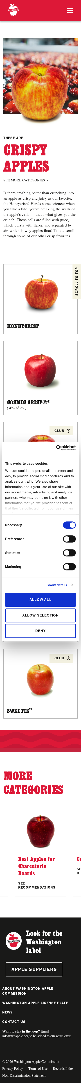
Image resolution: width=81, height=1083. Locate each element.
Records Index (63, 1068)
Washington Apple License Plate (35, 1003)
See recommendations (37, 885)
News (7, 1012)
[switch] (69, 539)
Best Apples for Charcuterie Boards (36, 866)
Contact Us (13, 1022)
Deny (40, 631)
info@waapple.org (15, 1035)
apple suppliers (34, 969)
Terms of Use (37, 1068)
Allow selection (40, 615)
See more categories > (25, 180)
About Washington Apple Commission (27, 991)
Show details (57, 585)
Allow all (40, 599)
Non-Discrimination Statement (23, 1075)
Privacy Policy (12, 1068)
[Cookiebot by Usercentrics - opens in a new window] (57, 448)
